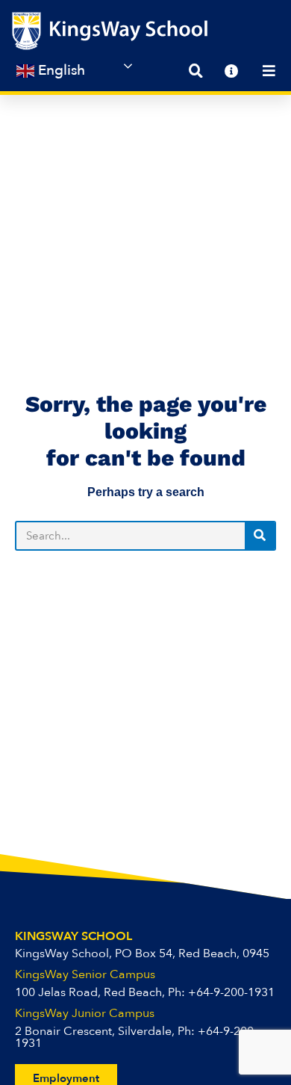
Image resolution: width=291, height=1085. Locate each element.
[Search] (260, 535)
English (59, 70)
